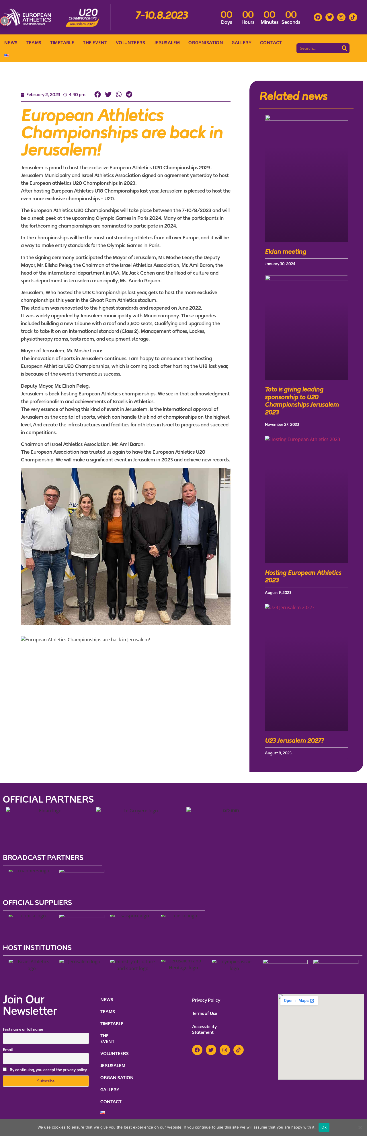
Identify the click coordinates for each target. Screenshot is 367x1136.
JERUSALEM (167, 42)
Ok (324, 1127)
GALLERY (241, 42)
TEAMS (34, 42)
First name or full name (23, 1029)
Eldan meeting (285, 251)
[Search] (344, 48)
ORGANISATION (205, 42)
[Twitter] (329, 17)
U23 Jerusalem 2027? (294, 740)
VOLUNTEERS (130, 42)
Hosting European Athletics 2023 (303, 576)
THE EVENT (95, 42)
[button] (98, 94)
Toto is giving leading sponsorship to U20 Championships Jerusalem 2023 (302, 400)
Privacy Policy (206, 1000)
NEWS (11, 42)
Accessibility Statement (204, 1029)
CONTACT (271, 42)
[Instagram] (341, 17)
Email (8, 1049)
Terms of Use (204, 1013)
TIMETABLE (62, 42)
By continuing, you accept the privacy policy (48, 1069)
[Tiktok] (353, 17)
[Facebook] (318, 17)
